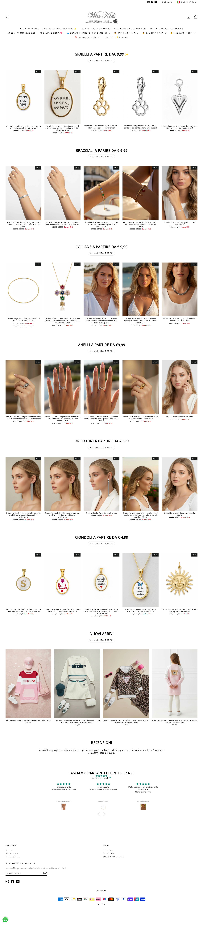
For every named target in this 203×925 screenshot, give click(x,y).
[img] (101, 776)
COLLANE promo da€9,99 (95, 28)
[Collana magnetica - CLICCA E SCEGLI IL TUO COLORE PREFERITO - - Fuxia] (21, 326)
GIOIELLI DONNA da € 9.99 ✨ (60, 28)
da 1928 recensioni (100, 778)
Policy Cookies (108, 853)
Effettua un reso (12, 853)
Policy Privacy (108, 850)
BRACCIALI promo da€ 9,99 (130, 28)
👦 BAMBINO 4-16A (125, 33)
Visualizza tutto (101, 60)
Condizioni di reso (12, 857)
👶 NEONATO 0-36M (181, 33)
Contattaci (9, 850)
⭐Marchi (122, 37)
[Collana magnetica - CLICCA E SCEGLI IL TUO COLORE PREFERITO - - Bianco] (18, 326)
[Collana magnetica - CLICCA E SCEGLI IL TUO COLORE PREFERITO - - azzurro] (32, 326)
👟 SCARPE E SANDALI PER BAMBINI (87, 33)
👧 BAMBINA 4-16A (153, 33)
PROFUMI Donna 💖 (51, 33)
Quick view (23, 121)
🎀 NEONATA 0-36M (86, 37)
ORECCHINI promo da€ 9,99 (166, 28)
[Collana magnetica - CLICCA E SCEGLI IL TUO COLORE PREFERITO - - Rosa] (29, 326)
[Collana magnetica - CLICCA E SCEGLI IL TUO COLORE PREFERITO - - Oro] (14, 326)
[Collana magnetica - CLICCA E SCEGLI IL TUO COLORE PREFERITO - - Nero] (25, 326)
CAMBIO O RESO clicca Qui (113, 857)
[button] (99, 814)
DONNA (108, 37)
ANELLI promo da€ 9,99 (22, 33)
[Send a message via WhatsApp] (5, 920)
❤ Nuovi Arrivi (29, 28)
